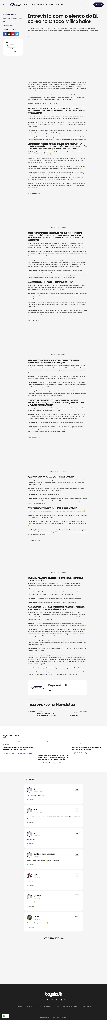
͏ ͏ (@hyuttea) (37, 896)
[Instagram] (9, 34)
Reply (76, 789)
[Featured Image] (19, 741)
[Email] (50, 690)
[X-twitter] (43, 1000)
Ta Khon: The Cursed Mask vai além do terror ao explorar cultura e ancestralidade (18, 748)
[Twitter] (17, 34)
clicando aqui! (74, 668)
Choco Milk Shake (69, 86)
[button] (4, 4)
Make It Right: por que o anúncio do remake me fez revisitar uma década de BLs (86, 748)
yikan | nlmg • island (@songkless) (44, 854)
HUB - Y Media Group (45, 1017)
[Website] (53, 690)
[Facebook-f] (5, 34)
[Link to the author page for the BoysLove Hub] (4, 29)
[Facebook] (61, 1000)
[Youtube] (13, 34)
